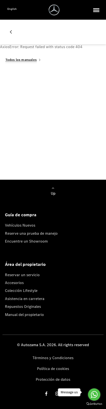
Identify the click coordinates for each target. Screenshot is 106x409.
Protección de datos (53, 379)
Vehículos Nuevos (20, 225)
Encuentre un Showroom (26, 241)
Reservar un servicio (22, 274)
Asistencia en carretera (24, 298)
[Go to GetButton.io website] (94, 404)
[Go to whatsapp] (94, 394)
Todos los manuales (21, 59)
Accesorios (14, 282)
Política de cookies (53, 368)
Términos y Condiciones (53, 357)
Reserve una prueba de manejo (31, 233)
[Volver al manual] (12, 32)
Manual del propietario (24, 314)
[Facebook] (46, 393)
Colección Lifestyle (21, 290)
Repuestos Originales (23, 306)
